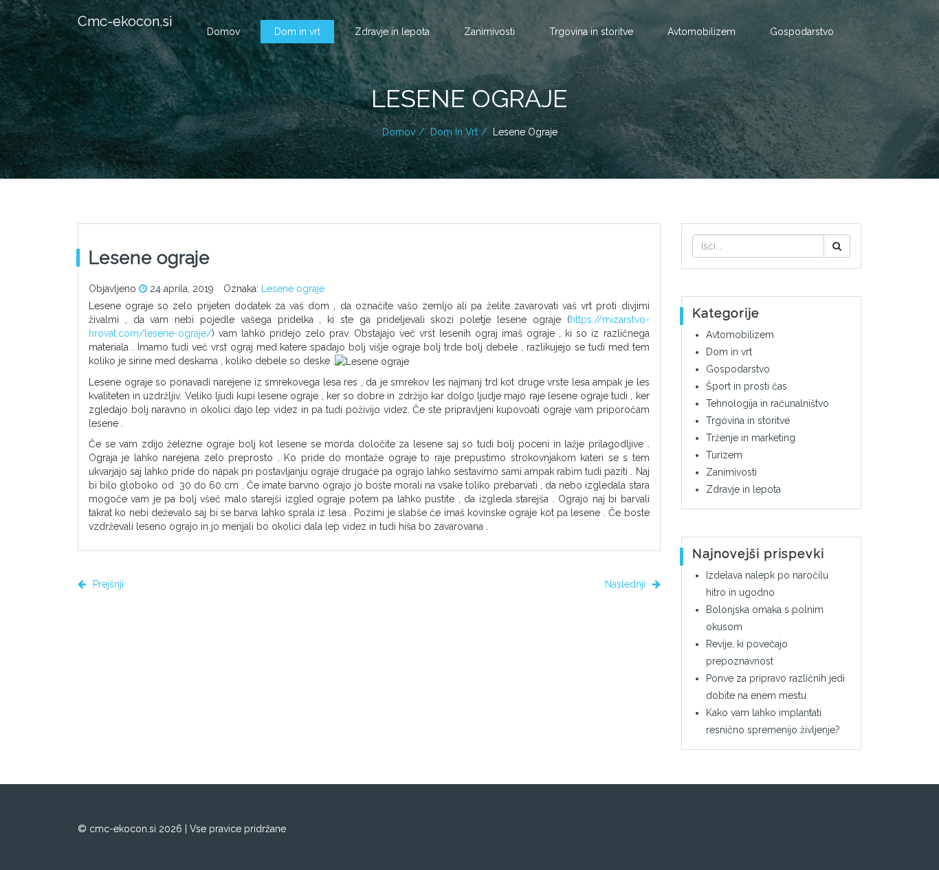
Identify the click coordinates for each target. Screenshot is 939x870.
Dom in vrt (297, 31)
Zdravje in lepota (392, 31)
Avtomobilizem (701, 31)
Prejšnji (107, 584)
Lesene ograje (292, 288)
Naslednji (626, 584)
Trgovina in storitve (591, 31)
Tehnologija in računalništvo (767, 403)
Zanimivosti (489, 31)
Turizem (724, 454)
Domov (223, 31)
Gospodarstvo (802, 31)
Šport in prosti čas (746, 386)
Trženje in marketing (750, 437)
